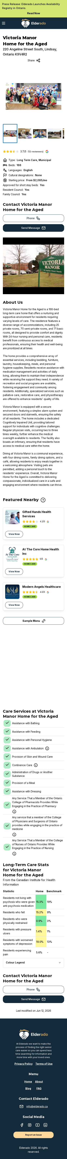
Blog (28, 1088)
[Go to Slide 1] (10, 133)
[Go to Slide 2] (25, 133)
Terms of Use (44, 1063)
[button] (33, 96)
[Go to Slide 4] (54, 133)
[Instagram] (29, 1125)
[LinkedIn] (45, 1125)
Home (28, 1081)
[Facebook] (21, 1125)
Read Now (33, 13)
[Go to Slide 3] (40, 133)
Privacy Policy (23, 1063)
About (39, 1081)
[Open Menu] (3, 23)
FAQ (38, 1088)
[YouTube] (37, 1125)
